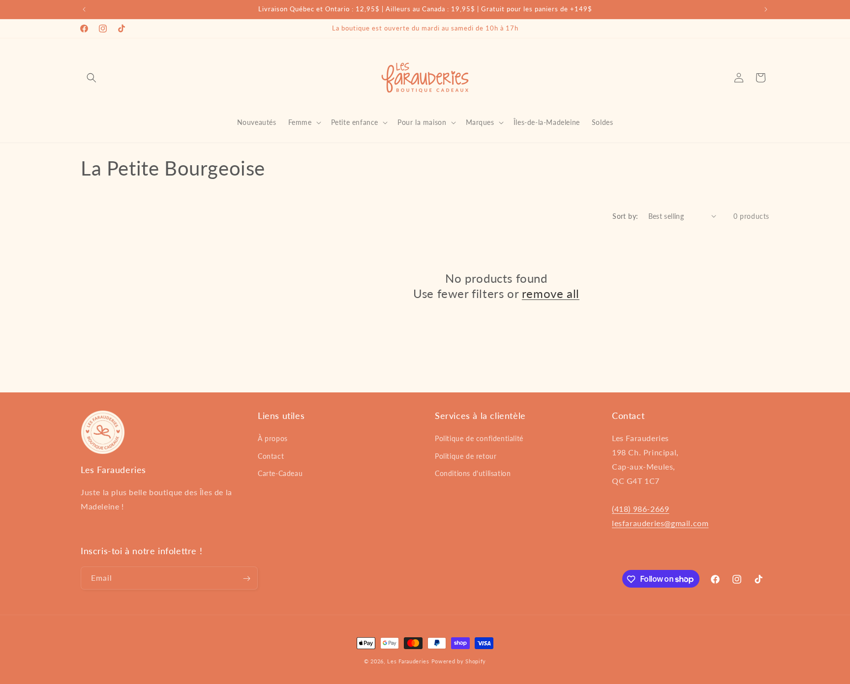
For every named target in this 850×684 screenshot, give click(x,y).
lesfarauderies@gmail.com (660, 523)
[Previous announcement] (84, 9)
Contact (271, 456)
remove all (550, 293)
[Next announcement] (766, 9)
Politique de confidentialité (479, 439)
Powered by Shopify (458, 661)
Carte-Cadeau (280, 473)
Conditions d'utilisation (473, 473)
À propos (273, 439)
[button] (91, 78)
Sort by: (625, 216)
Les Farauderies (408, 661)
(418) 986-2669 (640, 509)
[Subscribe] (246, 578)
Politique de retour (465, 456)
